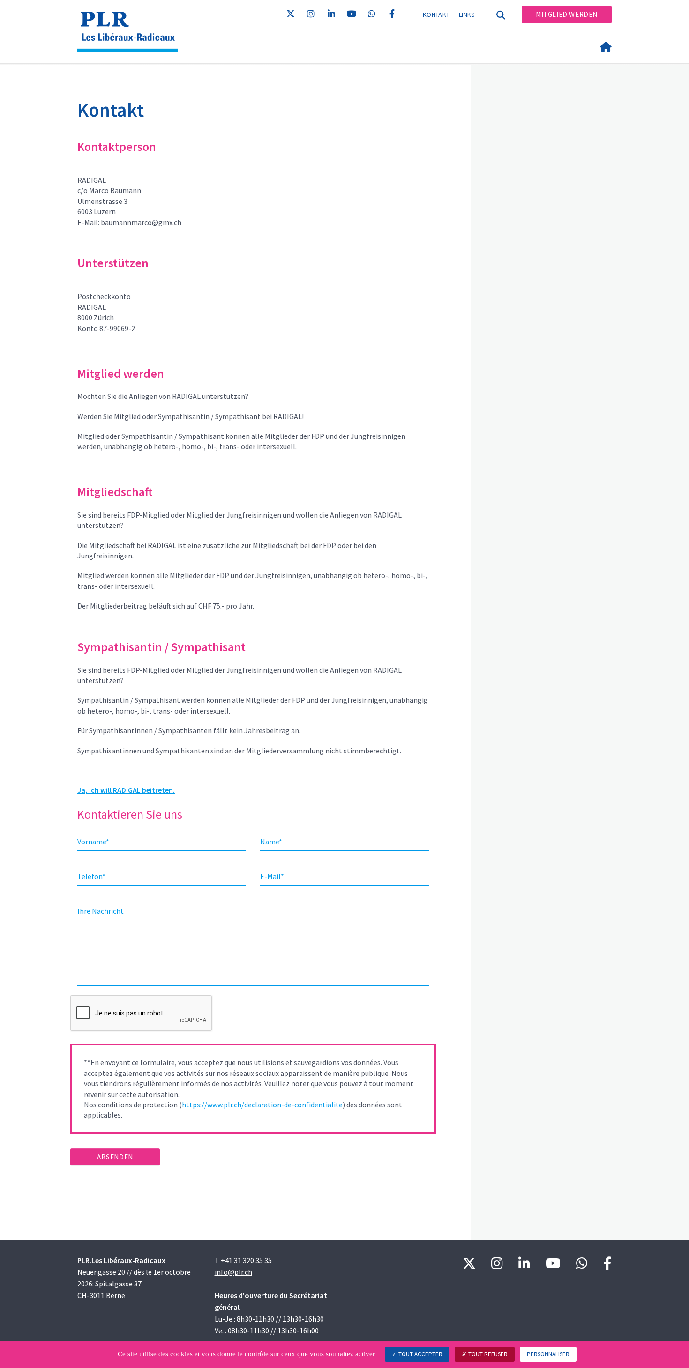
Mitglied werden (567, 14)
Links (467, 14)
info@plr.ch (233, 1272)
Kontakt (436, 14)
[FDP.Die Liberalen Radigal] (131, 19)
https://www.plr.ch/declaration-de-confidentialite (262, 1104)
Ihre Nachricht (100, 911)
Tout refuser (487, 1354)
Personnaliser (548, 1354)
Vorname (93, 841)
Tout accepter (419, 1354)
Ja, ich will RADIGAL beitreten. (126, 790)
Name (271, 841)
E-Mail (272, 876)
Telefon (91, 876)
